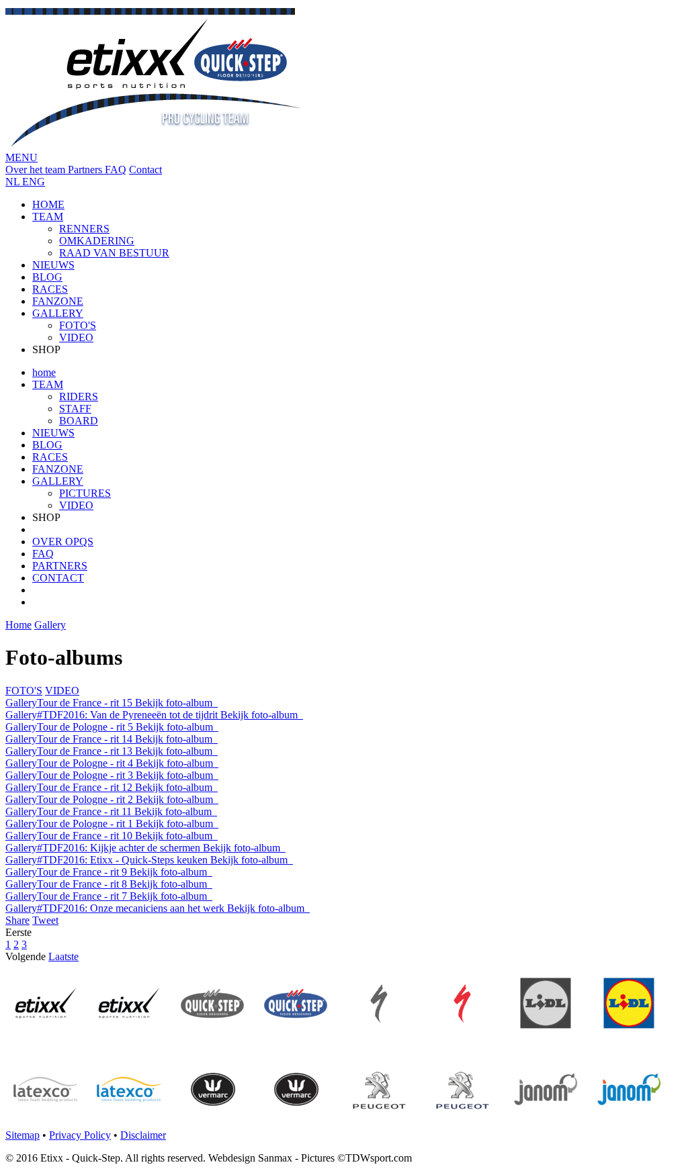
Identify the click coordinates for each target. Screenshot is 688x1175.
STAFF (75, 408)
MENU (21, 157)
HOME (48, 204)
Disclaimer (143, 1135)
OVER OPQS (62, 541)
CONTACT (58, 577)
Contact (145, 169)
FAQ (115, 169)
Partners (86, 169)
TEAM (47, 216)
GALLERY (57, 313)
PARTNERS (59, 565)
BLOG (47, 277)
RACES (50, 289)
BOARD (78, 420)
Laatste (63, 956)
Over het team (36, 169)
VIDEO (76, 337)
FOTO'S (77, 325)
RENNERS (84, 228)
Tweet (45, 920)
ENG (33, 181)
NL (13, 181)
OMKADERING (96, 240)
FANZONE (57, 301)
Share (17, 920)
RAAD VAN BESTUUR (114, 252)
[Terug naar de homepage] (153, 145)
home (44, 372)
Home (18, 624)
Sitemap (22, 1135)
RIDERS (78, 396)
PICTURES (85, 493)
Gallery (50, 624)
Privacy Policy (80, 1135)
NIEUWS (53, 265)
